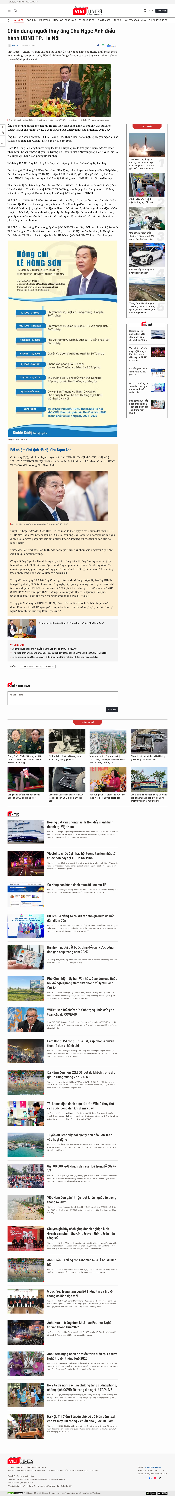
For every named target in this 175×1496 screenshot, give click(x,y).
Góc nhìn (31, 20)
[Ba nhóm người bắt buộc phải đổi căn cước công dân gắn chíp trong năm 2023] (158, 404)
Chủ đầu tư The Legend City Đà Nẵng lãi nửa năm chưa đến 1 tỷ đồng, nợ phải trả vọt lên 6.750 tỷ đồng (149, 797)
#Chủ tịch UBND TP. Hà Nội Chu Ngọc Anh (37, 667)
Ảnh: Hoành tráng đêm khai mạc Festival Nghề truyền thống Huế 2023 (79, 1324)
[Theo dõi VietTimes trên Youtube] (155, 1478)
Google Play (162, 1493)
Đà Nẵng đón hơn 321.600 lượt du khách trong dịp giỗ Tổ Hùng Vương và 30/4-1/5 (81, 1074)
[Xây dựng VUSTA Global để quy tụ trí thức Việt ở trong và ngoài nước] (108, 779)
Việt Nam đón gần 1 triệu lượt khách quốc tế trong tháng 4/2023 (81, 1199)
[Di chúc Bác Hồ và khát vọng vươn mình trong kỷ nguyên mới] (67, 741)
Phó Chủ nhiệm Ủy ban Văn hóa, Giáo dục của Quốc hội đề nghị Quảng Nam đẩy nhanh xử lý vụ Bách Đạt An (82, 983)
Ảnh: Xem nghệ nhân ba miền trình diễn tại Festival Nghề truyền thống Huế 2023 (82, 1356)
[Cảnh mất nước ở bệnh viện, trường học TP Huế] (147, 185)
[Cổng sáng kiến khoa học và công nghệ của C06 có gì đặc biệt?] (26, 779)
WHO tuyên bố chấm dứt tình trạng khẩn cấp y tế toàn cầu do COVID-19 (80, 1012)
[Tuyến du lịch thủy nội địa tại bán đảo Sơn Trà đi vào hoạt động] (26, 1145)
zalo (150, 1478)
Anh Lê (15, 46)
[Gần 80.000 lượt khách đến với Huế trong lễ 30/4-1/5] (26, 1176)
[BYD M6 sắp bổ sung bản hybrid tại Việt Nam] (147, 255)
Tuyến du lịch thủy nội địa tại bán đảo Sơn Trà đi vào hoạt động (80, 1137)
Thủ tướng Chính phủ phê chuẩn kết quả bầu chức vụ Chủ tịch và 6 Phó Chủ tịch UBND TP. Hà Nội (59, 653)
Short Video (104, 20)
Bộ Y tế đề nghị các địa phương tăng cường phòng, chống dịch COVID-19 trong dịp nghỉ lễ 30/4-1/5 (82, 1387)
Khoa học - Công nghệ (64, 20)
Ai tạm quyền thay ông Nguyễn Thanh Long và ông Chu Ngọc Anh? (71, 623)
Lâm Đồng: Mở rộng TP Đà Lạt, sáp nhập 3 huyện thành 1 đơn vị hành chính (80, 1043)
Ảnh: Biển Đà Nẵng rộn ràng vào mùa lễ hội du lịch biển (81, 1262)
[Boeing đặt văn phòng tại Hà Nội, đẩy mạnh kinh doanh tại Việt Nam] (158, 334)
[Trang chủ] (9, 20)
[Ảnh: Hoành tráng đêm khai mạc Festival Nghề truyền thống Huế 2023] (26, 1332)
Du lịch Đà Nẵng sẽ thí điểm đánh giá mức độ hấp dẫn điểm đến (138, 388)
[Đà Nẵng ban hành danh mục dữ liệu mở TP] (158, 372)
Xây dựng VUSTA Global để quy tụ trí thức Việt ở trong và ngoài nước (107, 796)
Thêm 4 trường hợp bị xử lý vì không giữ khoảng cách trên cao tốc (148, 758)
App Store (151, 1493)
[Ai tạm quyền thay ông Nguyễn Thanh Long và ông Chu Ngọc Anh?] (22, 628)
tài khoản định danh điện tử (70, 1116)
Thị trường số (86, 20)
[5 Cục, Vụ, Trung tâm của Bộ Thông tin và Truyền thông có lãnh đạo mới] (26, 1301)
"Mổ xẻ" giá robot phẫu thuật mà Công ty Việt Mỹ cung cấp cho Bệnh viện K (141, 236)
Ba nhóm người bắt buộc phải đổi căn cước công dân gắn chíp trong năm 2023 (138, 407)
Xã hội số (19, 20)
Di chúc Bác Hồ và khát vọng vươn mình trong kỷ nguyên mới (65, 758)
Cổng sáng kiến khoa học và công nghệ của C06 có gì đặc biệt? (24, 796)
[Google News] (112, 45)
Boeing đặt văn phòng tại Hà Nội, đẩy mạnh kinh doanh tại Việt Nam (138, 335)
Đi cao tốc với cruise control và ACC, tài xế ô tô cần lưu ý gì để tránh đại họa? (66, 797)
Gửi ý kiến (112, 710)
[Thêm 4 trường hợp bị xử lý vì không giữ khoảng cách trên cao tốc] (149, 741)
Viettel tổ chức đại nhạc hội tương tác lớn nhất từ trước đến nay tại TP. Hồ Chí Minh (138, 354)
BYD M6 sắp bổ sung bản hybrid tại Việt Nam (141, 271)
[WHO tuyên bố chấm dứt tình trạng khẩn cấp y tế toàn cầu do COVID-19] (26, 1019)
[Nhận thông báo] (145, 10)
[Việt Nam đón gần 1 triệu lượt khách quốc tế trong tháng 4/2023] (26, 1207)
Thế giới (118, 20)
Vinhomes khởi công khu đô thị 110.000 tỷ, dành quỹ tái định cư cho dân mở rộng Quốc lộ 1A (107, 759)
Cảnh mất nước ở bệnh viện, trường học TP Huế (141, 201)
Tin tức (14, 814)
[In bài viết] (103, 45)
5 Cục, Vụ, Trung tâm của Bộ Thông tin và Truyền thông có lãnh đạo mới (80, 1293)
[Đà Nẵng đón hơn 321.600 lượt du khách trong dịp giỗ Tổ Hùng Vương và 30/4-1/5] (26, 1082)
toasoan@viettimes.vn (152, 1467)
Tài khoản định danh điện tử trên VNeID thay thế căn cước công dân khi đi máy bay (80, 1105)
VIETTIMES (87, 10)
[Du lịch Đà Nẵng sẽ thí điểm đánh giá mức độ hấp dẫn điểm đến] (158, 387)
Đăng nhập (161, 10)
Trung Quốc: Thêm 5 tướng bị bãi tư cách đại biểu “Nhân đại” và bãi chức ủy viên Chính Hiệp (25, 759)
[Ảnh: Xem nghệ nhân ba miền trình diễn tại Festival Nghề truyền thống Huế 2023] (26, 1363)
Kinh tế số (44, 20)
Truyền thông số (158, 20)
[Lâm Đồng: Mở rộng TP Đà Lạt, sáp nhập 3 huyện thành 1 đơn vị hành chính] (26, 1051)
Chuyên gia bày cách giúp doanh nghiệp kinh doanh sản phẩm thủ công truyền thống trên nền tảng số (81, 1233)
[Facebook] (98, 45)
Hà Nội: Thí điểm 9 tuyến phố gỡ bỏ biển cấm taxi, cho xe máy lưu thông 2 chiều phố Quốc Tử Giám (81, 1418)
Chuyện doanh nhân (135, 20)
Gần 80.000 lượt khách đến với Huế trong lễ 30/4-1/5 (81, 1168)
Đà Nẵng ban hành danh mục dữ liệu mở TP (138, 371)
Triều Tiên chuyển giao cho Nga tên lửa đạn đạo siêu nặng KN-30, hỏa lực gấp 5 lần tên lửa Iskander (141, 164)
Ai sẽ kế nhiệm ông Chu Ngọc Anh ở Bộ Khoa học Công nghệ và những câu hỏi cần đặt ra (55, 657)
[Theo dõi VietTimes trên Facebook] (146, 1478)
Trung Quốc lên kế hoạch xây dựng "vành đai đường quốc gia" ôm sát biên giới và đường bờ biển (142, 308)
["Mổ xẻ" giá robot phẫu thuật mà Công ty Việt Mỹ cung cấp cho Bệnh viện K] (147, 218)
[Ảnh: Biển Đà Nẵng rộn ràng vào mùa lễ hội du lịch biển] (26, 1270)
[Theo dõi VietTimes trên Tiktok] (159, 1478)
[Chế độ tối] (151, 10)
